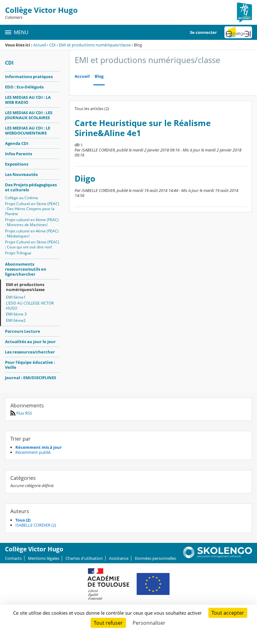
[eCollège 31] (238, 32)
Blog (99, 76)
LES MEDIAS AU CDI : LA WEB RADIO (28, 99)
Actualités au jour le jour (30, 341)
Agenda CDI (16, 143)
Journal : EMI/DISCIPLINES (30, 377)
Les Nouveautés (21, 174)
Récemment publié (32, 452)
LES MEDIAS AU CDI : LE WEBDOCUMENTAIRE (27, 130)
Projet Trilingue (18, 253)
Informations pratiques (29, 76)
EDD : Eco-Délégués (24, 87)
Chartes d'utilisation (84, 558)
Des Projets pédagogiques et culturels (31, 187)
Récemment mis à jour (38, 447)
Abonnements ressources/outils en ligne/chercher (25, 269)
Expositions (16, 164)
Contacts (13, 558)
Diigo (85, 178)
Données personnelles (155, 558)
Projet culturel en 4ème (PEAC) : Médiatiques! (32, 233)
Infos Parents (18, 153)
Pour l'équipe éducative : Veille (30, 364)
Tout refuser (108, 622)
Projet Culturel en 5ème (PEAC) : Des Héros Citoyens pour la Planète (32, 208)
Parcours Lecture (22, 331)
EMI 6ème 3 (16, 314)
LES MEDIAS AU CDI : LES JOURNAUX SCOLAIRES (28, 115)
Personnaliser (149, 622)
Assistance (118, 558)
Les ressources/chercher (30, 352)
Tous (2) (22, 519)
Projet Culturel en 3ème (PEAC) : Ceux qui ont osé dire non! (32, 244)
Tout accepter (228, 612)
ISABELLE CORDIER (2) (35, 525)
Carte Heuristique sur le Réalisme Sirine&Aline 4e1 (143, 128)
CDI (52, 45)
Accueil (39, 45)
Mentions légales (43, 558)
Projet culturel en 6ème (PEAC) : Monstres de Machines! (32, 222)
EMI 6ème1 (16, 297)
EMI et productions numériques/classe (95, 45)
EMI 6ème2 (16, 320)
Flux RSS (23, 413)
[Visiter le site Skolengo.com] (217, 556)
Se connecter (203, 32)
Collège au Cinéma (21, 197)
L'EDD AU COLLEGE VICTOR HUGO (30, 305)
